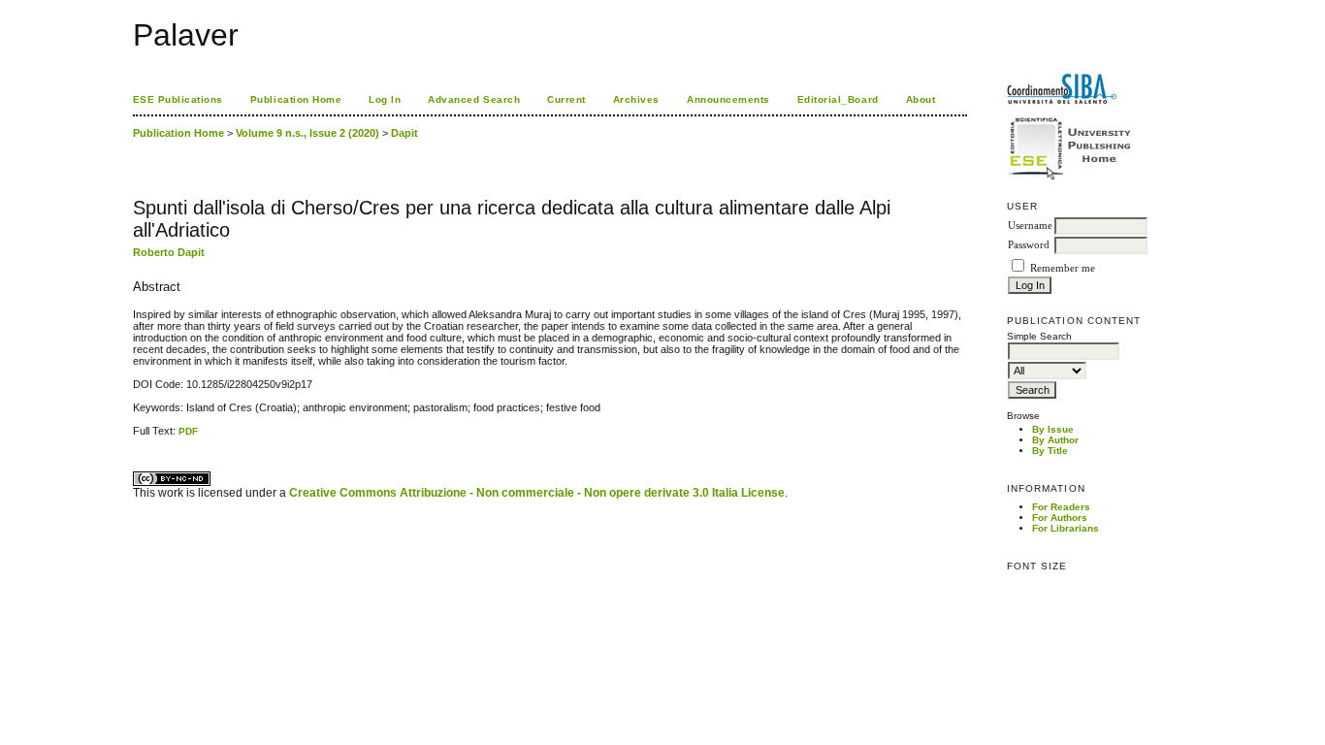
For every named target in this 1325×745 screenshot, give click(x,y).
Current (566, 99)
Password (1029, 245)
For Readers (1061, 507)
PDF (188, 431)
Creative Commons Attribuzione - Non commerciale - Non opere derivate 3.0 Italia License (537, 493)
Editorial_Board (838, 99)
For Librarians (1065, 528)
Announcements (728, 99)
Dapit (404, 133)
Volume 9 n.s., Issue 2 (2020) (307, 133)
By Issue (1053, 429)
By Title (1050, 450)
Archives (636, 99)
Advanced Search (474, 99)
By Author (1055, 440)
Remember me (1062, 268)
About (921, 99)
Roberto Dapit (169, 252)
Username (1030, 225)
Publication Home (295, 99)
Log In (385, 99)
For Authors (1059, 517)
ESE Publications (178, 99)
